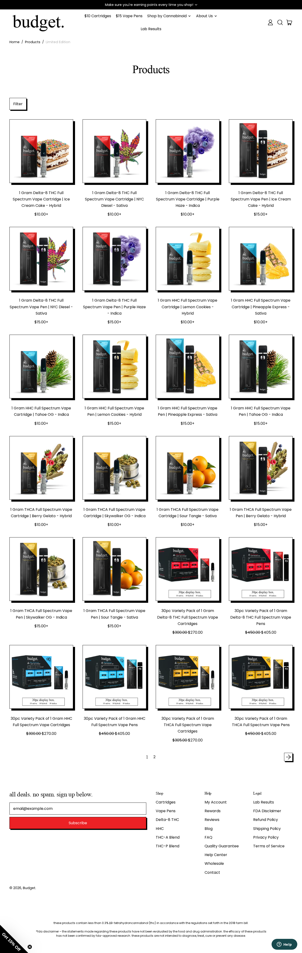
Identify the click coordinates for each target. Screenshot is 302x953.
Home (14, 42)
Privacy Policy (266, 837)
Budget (29, 888)
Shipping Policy (267, 828)
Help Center (216, 854)
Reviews (212, 819)
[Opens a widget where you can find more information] (284, 945)
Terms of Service (269, 846)
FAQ (208, 837)
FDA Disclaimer (267, 811)
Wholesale (214, 863)
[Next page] (288, 757)
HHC (160, 828)
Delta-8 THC (167, 819)
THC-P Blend (167, 846)
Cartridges (166, 802)
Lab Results (151, 29)
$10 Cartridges (97, 16)
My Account (216, 802)
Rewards (213, 811)
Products (32, 42)
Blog (209, 828)
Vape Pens (166, 811)
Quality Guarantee (222, 846)
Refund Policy (265, 819)
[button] (151, 4)
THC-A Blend (168, 837)
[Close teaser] (29, 947)
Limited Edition (58, 42)
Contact (212, 872)
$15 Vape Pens (129, 16)
